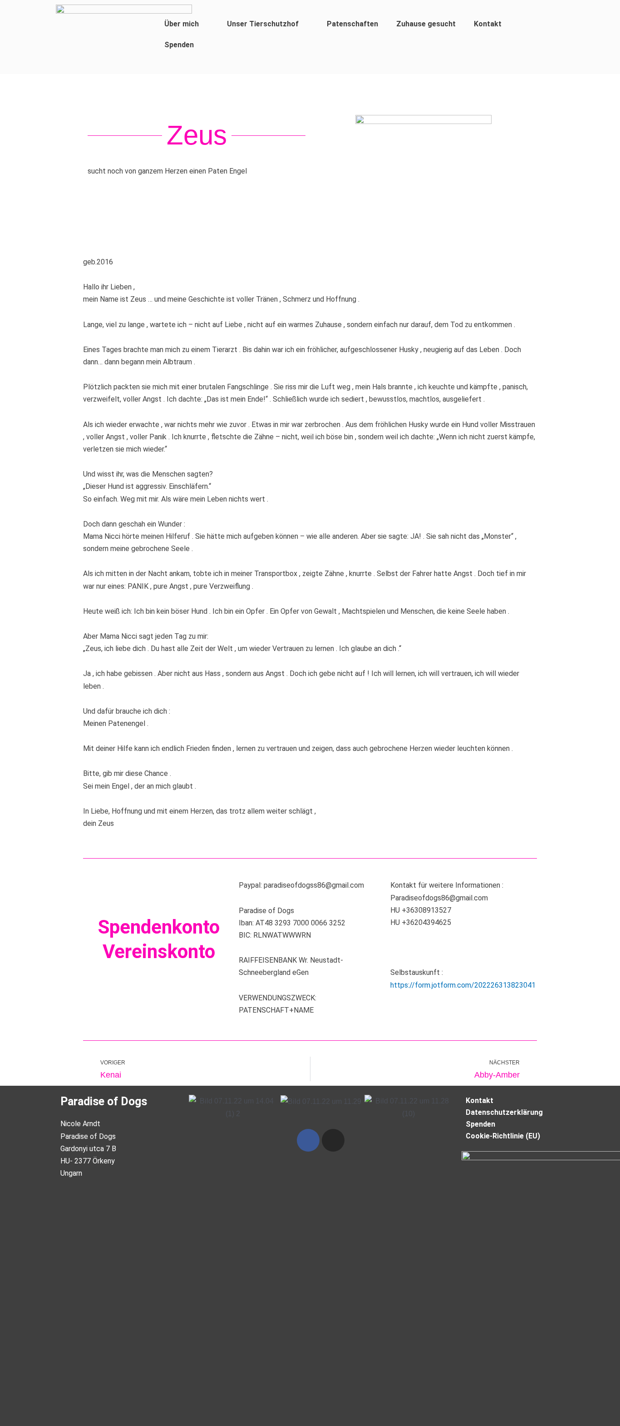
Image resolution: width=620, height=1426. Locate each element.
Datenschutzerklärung (504, 1112)
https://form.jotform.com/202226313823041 (463, 985)
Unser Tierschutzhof (263, 24)
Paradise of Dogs (103, 1101)
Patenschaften (352, 24)
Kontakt (488, 24)
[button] (197, 1107)
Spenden (179, 44)
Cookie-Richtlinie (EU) (503, 1136)
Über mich (181, 24)
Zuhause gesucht (426, 24)
